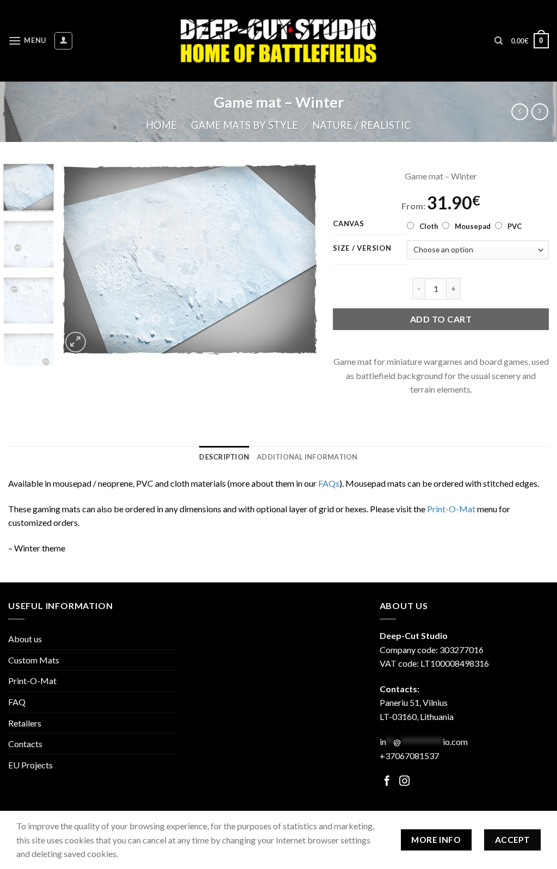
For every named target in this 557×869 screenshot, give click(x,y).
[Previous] (80, 259)
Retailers (24, 723)
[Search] (498, 40)
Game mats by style (244, 125)
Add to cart (441, 319)
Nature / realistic (361, 125)
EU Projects (30, 765)
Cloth (428, 226)
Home (161, 125)
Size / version (362, 248)
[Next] (298, 259)
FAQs (328, 483)
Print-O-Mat (451, 509)
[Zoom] (75, 342)
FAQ (17, 702)
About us (25, 639)
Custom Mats (33, 660)
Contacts (25, 743)
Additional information (307, 456)
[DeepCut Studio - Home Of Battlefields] (279, 41)
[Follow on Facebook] (387, 781)
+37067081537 (409, 755)
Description (224, 456)
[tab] (224, 457)
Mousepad (473, 226)
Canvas (348, 224)
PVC (515, 226)
